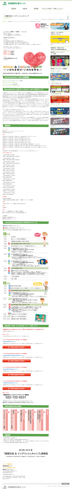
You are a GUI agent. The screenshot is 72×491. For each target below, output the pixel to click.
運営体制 (13, 9)
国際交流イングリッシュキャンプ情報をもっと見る (61, 81)
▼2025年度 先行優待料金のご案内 (55, 84)
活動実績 (36, 9)
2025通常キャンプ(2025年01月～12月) (56, 72)
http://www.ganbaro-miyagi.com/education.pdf (11, 85)
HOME (5, 21)
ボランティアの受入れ (47, 9)
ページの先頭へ (65, 484)
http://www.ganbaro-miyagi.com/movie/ (10, 82)
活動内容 (24, 9)
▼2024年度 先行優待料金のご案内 (55, 94)
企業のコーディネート (58, 9)
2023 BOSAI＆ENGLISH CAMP (55, 116)
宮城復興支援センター (15, 3)
